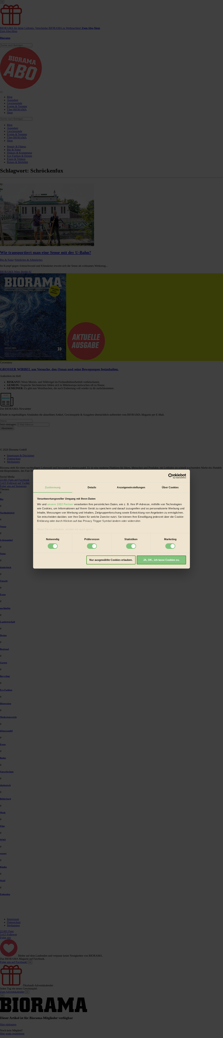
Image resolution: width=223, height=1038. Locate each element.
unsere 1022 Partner (60, 504)
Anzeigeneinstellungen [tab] (131, 487)
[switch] (92, 546)
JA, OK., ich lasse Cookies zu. (161, 560)
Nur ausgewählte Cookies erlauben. (111, 560)
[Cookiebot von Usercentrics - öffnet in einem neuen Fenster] (171, 476)
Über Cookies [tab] (170, 487)
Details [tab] (92, 487)
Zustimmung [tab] (52, 487)
